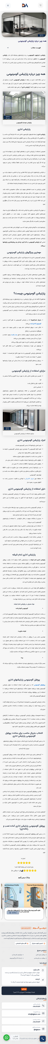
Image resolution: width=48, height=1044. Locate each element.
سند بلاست (14, 335)
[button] (8, 5)
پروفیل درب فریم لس (39, 958)
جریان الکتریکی (29, 479)
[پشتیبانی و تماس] (43, 1039)
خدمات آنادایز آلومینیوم (16, 958)
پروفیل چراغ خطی (40, 955)
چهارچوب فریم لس (17, 955)
